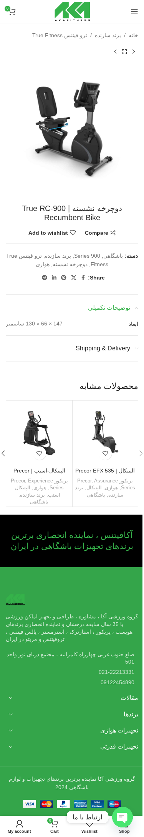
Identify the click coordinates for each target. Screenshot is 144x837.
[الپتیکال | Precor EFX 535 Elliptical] (105, 433)
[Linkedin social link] (54, 278)
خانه (133, 35)
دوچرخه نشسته (70, 264)
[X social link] (74, 278)
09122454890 (117, 682)
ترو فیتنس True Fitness (59, 35)
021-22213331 (116, 672)
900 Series (87, 256)
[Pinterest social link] (64, 278)
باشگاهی (113, 256)
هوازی (43, 264)
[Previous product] (133, 51)
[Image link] (15, 599)
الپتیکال (94, 487)
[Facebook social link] (83, 278)
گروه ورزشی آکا (116, 779)
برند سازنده (108, 35)
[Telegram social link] (45, 278)
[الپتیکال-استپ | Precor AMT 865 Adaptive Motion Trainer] (39, 433)
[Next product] (115, 51)
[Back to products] (124, 51)
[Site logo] (72, 11)
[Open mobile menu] (134, 11)
